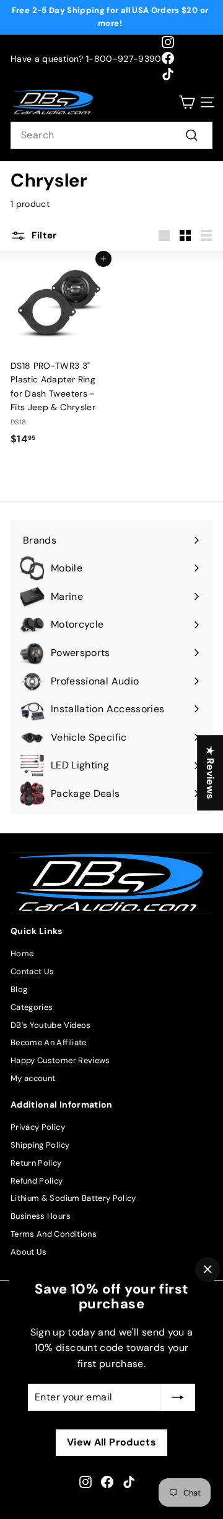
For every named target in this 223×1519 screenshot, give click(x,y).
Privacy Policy (38, 1127)
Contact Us (33, 971)
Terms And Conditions (54, 1234)
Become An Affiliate (49, 1042)
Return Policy (36, 1163)
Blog (19, 989)
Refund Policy (37, 1181)
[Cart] (186, 102)
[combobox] (111, 135)
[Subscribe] (177, 1397)
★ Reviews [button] (210, 772)
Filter (43, 235)
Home (22, 953)
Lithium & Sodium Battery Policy (73, 1198)
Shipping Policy (40, 1145)
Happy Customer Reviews (60, 1060)
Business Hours (41, 1216)
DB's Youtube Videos (51, 1025)
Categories (32, 1007)
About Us (29, 1252)
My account (33, 1078)
